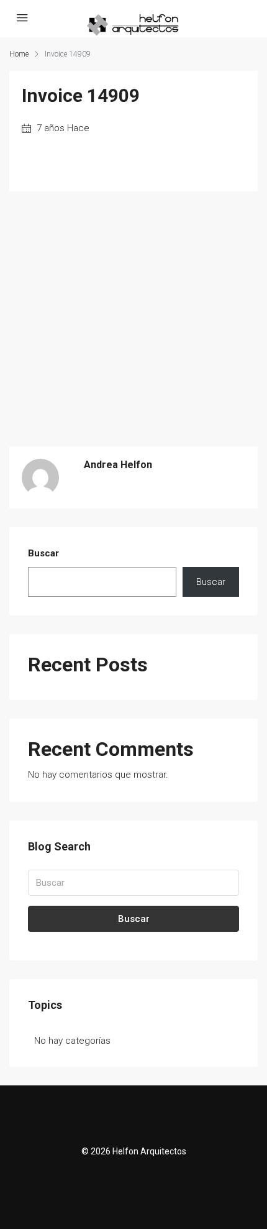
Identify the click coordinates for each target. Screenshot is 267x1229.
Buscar (43, 553)
